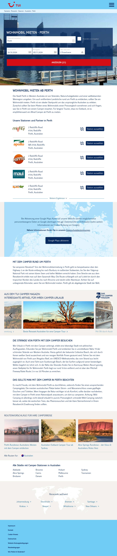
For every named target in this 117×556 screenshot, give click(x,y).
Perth (60, 476)
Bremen (68, 501)
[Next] (106, 314)
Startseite (7, 11)
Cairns (38, 473)
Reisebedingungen (14, 547)
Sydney (84, 469)
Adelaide (16, 469)
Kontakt (10, 530)
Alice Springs (18, 473)
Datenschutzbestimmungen (78, 230)
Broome (39, 469)
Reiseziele (14, 11)
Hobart (61, 469)
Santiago (91, 501)
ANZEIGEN (59, 62)
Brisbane (17, 476)
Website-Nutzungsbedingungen (18, 543)
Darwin (39, 476)
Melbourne (63, 473)
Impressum (11, 526)
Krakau (23, 506)
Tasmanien (86, 473)
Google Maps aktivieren (58, 240)
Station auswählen (95, 129)
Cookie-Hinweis (13, 534)
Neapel (46, 506)
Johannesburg (22, 501)
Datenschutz (12, 539)
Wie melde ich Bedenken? (16, 552)
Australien (28, 455)
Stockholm (45, 501)
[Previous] (10, 314)
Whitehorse (68, 506)
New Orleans (91, 506)
